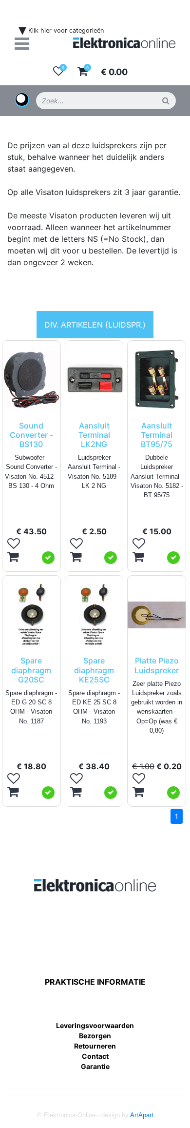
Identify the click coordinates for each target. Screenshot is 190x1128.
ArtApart (141, 1115)
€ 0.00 (114, 72)
